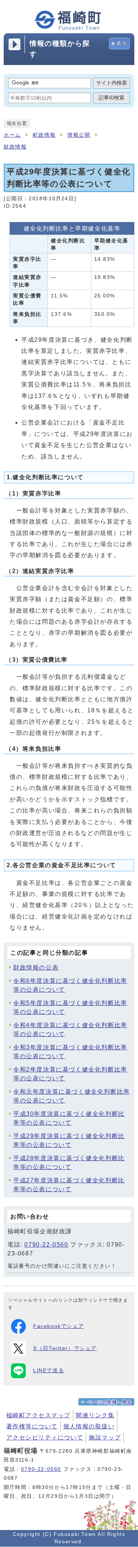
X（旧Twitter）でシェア (65, 1348)
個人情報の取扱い (89, 1426)
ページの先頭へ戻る (109, 1402)
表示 (122, 43)
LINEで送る (48, 1370)
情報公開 (78, 135)
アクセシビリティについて (44, 1437)
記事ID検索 (111, 97)
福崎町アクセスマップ (38, 1415)
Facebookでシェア (58, 1326)
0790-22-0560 (46, 1244)
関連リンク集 (95, 1415)
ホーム (12, 135)
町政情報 (44, 135)
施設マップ (105, 1437)
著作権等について (32, 1426)
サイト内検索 (111, 83)
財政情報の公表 (36, 967)
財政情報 (15, 147)
